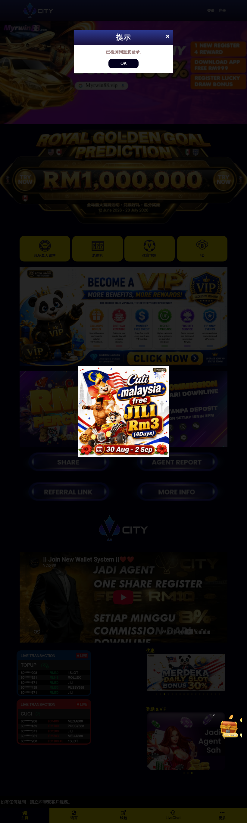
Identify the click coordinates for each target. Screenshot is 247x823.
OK (123, 63)
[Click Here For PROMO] (230, 727)
